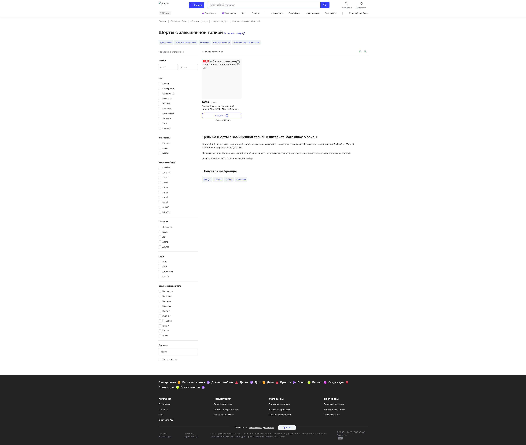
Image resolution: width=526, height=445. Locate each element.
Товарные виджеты (334, 404)
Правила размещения (280, 414)
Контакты (163, 409)
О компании (165, 404)
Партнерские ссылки (334, 409)
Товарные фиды (332, 414)
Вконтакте (164, 420)
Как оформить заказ (224, 414)
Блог (161, 414)
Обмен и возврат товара (226, 409)
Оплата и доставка (223, 404)
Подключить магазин (279, 404)
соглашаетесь (255, 427)
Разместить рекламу (279, 409)
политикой (269, 427)
